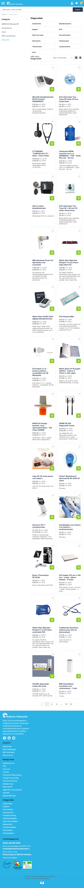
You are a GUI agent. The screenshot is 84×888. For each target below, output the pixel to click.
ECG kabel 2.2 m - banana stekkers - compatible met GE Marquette (40, 372)
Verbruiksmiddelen (10, 821)
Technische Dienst (10, 781)
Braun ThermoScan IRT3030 (40, 576)
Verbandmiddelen (10, 818)
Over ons (6, 769)
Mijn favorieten (9, 752)
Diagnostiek (13, 14)
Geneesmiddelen (9, 827)
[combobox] (37, 9)
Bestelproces (8, 784)
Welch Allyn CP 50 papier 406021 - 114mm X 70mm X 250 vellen (69, 371)
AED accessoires (8, 36)
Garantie (6, 793)
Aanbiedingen (8, 833)
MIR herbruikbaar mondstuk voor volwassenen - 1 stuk (68, 686)
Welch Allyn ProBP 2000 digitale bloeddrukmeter (42, 317)
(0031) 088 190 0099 (11, 843)
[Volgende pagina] (71, 704)
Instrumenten (8, 809)
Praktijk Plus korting (10, 778)
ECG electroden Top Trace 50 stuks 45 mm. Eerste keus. (69, 99)
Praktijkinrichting (9, 815)
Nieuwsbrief (7, 787)
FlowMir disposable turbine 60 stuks (40, 685)
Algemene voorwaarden (12, 790)
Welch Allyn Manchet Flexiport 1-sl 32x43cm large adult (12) (69, 262)
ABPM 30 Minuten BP (10, 24)
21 (66, 704)
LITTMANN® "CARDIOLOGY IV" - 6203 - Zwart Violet (41, 153)
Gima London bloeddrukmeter (39, 207)
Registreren (7, 746)
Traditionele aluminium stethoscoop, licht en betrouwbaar (68, 630)
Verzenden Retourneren (12, 775)
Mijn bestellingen (9, 749)
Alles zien (5, 40)
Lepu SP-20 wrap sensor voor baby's (42, 477)
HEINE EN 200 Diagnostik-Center (66, 424)
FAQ (4, 766)
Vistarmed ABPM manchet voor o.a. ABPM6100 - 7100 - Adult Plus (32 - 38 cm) (70, 154)
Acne (4, 32)
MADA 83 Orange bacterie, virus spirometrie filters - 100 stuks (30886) (42, 426)
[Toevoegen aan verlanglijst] (53, 67)
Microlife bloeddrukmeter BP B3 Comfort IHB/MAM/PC (43, 99)
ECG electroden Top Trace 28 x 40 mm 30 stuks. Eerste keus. (68, 208)
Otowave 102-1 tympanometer (38, 526)
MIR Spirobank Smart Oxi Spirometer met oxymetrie (42, 262)
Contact (6, 772)
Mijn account (8, 755)
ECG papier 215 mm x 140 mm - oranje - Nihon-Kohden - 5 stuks (70, 577)
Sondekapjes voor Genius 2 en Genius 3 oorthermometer (70, 527)
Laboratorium (8, 812)
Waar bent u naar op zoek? (12, 9)
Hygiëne (6, 806)
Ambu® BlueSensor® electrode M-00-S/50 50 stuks (69, 478)
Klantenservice (8, 763)
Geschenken (8, 830)
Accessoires (7, 28)
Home (4, 14)
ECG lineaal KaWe (66, 316)
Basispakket (7, 824)
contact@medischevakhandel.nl (16, 849)
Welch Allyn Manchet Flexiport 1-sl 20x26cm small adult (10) (42, 630)
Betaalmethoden (9, 796)
